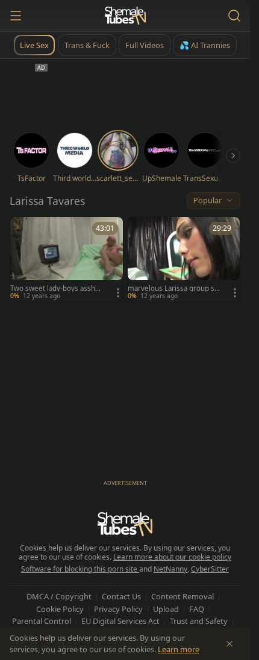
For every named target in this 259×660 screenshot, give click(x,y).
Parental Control (41, 621)
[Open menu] (16, 15)
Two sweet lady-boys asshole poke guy (55, 288)
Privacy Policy (118, 608)
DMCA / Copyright (59, 596)
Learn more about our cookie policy (172, 557)
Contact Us (121, 596)
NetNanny (170, 569)
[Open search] (234, 15)
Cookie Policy (60, 608)
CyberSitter (210, 569)
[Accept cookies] (229, 644)
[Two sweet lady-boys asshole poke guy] (66, 259)
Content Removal (182, 596)
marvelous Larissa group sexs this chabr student (173, 288)
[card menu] (118, 293)
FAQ (196, 608)
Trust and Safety (199, 621)
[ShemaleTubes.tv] (125, 16)
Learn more (178, 649)
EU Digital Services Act (120, 621)
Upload (166, 608)
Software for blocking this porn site (80, 569)
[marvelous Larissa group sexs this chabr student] (184, 259)
